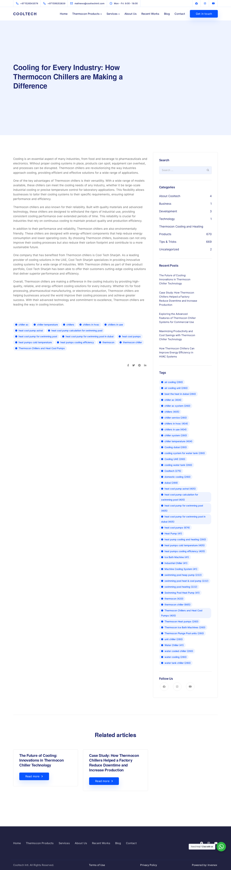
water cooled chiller (179, 651)
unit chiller (174, 639)
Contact (180, 13)
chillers (70, 324)
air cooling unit (176, 388)
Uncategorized (169, 249)
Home (63, 13)
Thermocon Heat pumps (181, 621)
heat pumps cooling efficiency (77, 342)
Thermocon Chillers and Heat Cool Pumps (42, 348)
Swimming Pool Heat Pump (182, 592)
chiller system (176, 435)
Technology (167, 219)
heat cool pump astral (31, 330)
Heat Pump (173, 533)
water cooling (176, 657)
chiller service (176, 417)
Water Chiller (174, 645)
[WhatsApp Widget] (221, 846)
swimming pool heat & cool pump (186, 580)
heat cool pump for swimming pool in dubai (89, 336)
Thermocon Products (86, 13)
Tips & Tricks (167, 241)
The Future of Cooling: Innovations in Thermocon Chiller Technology (41, 760)
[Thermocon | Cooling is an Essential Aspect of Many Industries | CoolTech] (196, 3)
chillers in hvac (91, 324)
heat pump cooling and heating (185, 539)
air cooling (174, 382)
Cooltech (173, 470)
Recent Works (150, 13)
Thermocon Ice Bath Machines (185, 627)
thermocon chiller (132, 342)
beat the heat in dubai (180, 393)
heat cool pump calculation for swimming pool (76, 330)
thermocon (108, 342)
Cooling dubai (176, 447)
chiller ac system (177, 405)
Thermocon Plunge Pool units (184, 633)
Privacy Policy (148, 865)
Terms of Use (97, 865)
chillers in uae (115, 324)
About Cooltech (169, 196)
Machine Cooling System (181, 569)
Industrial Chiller (176, 563)
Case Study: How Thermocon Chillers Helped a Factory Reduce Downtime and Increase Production (114, 763)
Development (168, 211)
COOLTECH (25, 14)
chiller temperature (47, 324)
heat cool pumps (131, 336)
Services (112, 13)
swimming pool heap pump (183, 574)
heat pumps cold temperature (35, 342)
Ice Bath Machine (177, 557)
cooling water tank (178, 465)
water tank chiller (178, 662)
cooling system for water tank (185, 453)
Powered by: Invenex (205, 865)
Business (165, 203)
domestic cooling (177, 476)
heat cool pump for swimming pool (38, 336)
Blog (167, 13)
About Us (130, 13)
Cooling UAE (175, 459)
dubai (171, 482)
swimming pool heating (181, 586)
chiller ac (23, 324)
